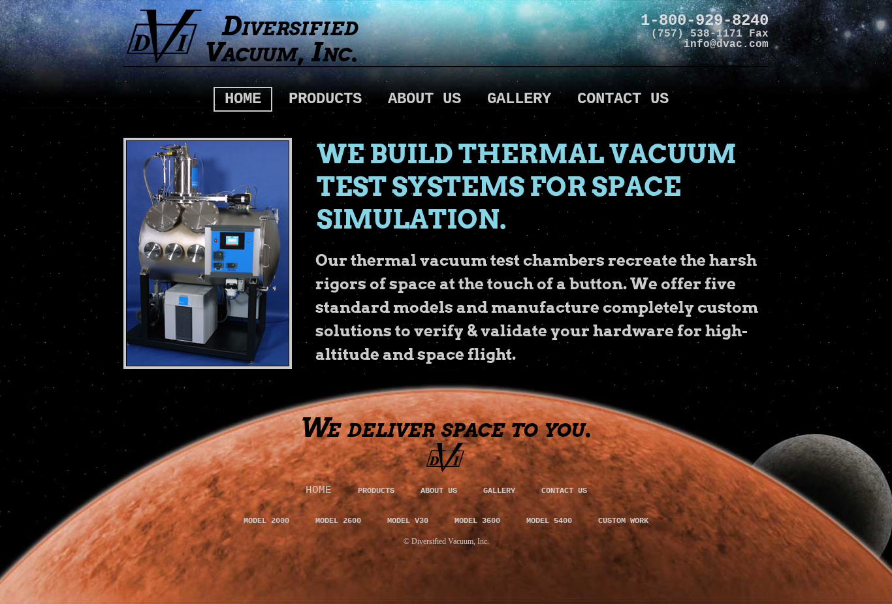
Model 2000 (266, 521)
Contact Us (623, 99)
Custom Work (623, 521)
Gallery (519, 99)
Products (325, 99)
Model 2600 (338, 521)
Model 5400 (549, 521)
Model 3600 (477, 521)
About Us (424, 99)
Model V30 (407, 521)
